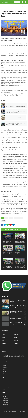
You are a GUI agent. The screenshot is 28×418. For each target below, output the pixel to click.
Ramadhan (6, 6)
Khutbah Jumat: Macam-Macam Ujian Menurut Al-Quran (17, 306)
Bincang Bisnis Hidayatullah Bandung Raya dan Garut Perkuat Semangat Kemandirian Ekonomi (19, 254)
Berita (16, 218)
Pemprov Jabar (5, 385)
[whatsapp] (7, 225)
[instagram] (11, 415)
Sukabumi (16, 343)
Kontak (4, 373)
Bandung (11, 218)
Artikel (6, 218)
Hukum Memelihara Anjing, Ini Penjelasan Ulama (16, 312)
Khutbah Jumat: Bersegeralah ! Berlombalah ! (15, 117)
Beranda (2, 6)
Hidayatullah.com (6, 383)
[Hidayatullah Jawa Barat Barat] (14, 292)
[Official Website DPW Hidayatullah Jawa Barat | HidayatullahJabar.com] (5, 3)
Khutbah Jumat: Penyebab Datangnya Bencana (17, 300)
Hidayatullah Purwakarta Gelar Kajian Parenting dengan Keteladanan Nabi (20, 241)
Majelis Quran (5, 400)
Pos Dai (4, 396)
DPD (3, 340)
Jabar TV (4, 389)
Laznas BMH (5, 398)
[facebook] (2, 225)
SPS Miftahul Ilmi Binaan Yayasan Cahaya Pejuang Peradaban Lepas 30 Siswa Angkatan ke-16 (16, 105)
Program (20, 218)
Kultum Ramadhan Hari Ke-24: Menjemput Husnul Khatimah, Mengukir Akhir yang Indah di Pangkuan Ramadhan (18, 323)
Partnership (5, 369)
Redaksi (4, 365)
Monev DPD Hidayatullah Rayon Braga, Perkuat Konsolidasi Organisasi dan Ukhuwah (15, 124)
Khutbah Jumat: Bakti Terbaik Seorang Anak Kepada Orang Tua (7, 241)
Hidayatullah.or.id (6, 381)
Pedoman (5, 367)
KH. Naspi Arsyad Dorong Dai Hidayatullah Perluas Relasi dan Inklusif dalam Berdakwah (20, 266)
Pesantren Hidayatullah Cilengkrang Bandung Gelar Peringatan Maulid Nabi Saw (15, 111)
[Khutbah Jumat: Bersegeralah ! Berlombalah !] (3, 117)
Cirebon (15, 337)
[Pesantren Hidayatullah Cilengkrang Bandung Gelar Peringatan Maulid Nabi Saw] (3, 111)
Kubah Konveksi (6, 387)
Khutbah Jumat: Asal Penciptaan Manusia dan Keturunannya (16, 317)
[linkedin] (13, 225)
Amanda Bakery (6, 404)
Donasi (4, 371)
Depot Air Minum (6, 402)
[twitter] (5, 225)
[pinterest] (10, 225)
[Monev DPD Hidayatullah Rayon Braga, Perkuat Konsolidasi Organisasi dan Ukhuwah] (3, 123)
